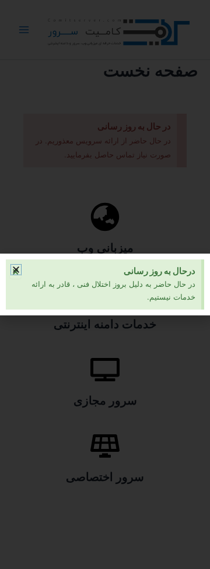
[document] (105, 284)
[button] (16, 269)
